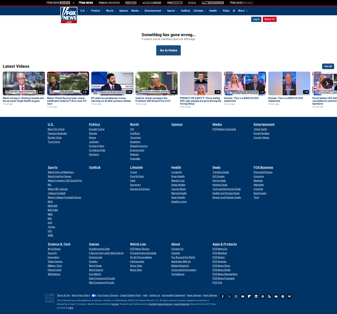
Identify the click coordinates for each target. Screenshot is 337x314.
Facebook (222, 296)
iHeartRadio (289, 296)
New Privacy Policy (81, 295)
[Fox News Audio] (151, 3)
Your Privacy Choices (108, 295)
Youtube (242, 296)
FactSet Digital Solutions (161, 304)
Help (145, 295)
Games (94, 244)
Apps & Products (225, 244)
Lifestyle (198, 10)
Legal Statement (182, 304)
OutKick (185, 10)
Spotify (282, 296)
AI (234, 10)
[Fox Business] (109, 3)
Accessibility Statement (173, 295)
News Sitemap (194, 295)
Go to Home (168, 50)
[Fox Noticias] (213, 2)
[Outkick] (192, 3)
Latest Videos (16, 66)
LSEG (70, 308)
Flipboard (249, 296)
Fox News (68, 15)
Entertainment (153, 10)
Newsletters (276, 296)
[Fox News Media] (85, 2)
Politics (96, 10)
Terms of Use (63, 295)
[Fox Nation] (131, 2)
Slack (262, 296)
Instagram (236, 296)
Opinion (123, 10)
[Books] (241, 2)
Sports (171, 10)
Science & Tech (59, 244)
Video (226, 10)
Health (213, 10)
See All (328, 66)
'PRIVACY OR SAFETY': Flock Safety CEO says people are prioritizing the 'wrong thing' (200, 101)
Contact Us (154, 295)
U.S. (83, 10)
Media (135, 10)
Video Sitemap (210, 295)
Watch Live (138, 244)
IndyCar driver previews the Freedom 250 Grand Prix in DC (153, 99)
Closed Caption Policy (130, 295)
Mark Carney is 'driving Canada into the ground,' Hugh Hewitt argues (23, 99)
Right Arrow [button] (327, 83)
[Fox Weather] (175, 2)
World (110, 10)
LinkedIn (256, 296)
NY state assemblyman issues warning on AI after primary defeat (111, 99)
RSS (269, 296)
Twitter (229, 296)
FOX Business (263, 167)
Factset (115, 304)
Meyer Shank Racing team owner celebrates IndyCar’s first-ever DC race (67, 101)
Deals (216, 167)
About (175, 244)
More (241, 10)
